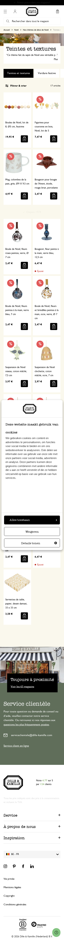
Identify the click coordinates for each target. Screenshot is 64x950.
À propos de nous (20, 826)
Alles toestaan (20, 520)
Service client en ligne (16, 745)
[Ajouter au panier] (24, 138)
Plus (56, 59)
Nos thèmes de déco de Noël (36, 30)
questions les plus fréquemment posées (26, 724)
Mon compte (15, 11)
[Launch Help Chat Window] (56, 932)
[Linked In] (32, 866)
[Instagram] (5, 866)
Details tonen (30, 543)
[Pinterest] (14, 866)
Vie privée (9, 879)
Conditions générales (15, 904)
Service (10, 815)
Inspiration (14, 838)
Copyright (9, 896)
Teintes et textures (18, 73)
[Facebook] (23, 866)
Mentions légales (12, 887)
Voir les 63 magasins (22, 686)
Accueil (7, 30)
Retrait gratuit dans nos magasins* (33, 2)
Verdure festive (47, 73)
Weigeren (32, 531)
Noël (16, 30)
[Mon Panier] (57, 11)
